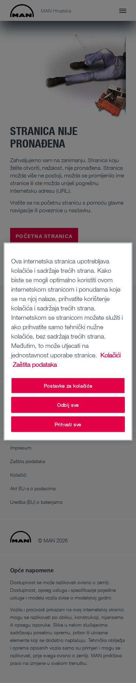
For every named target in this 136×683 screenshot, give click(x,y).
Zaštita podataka (35, 364)
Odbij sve (68, 405)
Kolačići (110, 354)
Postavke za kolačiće (68, 385)
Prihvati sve (68, 424)
